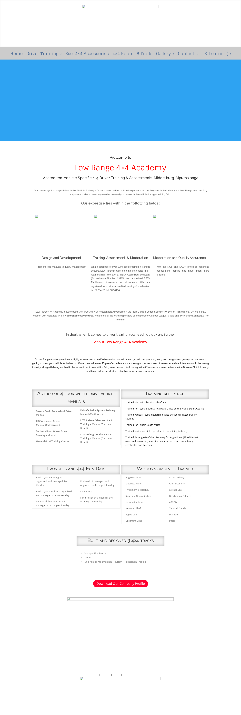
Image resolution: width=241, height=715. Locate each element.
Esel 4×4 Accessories (87, 54)
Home (16, 54)
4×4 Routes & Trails (132, 54)
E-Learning (216, 54)
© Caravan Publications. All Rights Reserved (120, 698)
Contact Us (189, 54)
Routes (116, 674)
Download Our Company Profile (120, 583)
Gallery (163, 54)
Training (105, 674)
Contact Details (141, 674)
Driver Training (42, 54)
